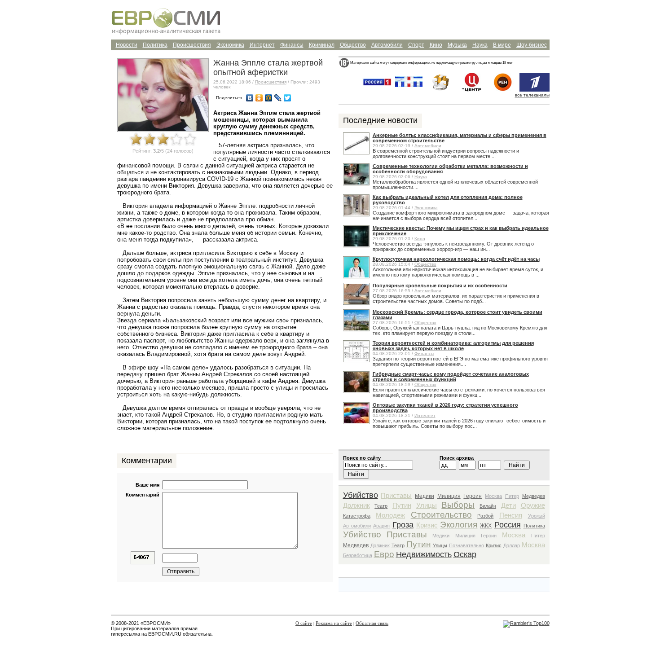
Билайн (488, 506)
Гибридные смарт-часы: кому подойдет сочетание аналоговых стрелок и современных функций (451, 376)
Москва (493, 496)
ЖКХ (486, 526)
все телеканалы (532, 94)
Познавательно (466, 545)
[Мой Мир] (268, 98)
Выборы (458, 505)
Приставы (396, 495)
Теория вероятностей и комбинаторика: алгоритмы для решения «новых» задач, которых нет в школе (453, 345)
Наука (480, 45)
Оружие (533, 505)
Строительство (441, 514)
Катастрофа (356, 516)
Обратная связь (372, 623)
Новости (126, 45)
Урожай (536, 516)
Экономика (230, 45)
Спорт (416, 45)
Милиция (449, 496)
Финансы (292, 45)
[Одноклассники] (259, 98)
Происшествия (192, 45)
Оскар (464, 554)
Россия (507, 524)
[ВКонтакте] (250, 98)
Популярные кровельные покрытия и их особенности (440, 285)
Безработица (357, 555)
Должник (356, 505)
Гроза (403, 524)
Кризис (427, 525)
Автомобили (387, 45)
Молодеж (390, 515)
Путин (401, 505)
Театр (380, 506)
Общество (353, 45)
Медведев (533, 496)
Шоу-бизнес (531, 45)
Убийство (360, 495)
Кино (436, 45)
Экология (458, 524)
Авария (381, 525)
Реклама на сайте (334, 623)
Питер (512, 496)
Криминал (321, 45)
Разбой (485, 516)
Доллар (511, 545)
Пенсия (510, 515)
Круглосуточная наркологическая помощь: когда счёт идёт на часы (456, 259)
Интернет (262, 45)
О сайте (303, 623)
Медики (424, 496)
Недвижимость (424, 554)
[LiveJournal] (278, 98)
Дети (508, 505)
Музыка (457, 45)
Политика (155, 45)
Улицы (426, 505)
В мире (502, 45)
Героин (472, 496)
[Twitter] (287, 98)
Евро (384, 554)
